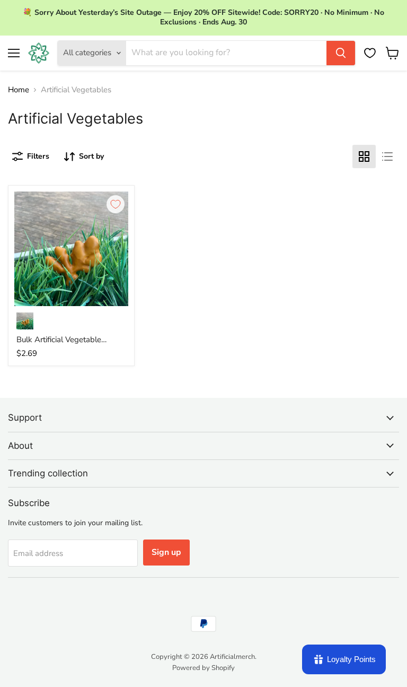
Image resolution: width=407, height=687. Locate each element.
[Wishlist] (370, 53)
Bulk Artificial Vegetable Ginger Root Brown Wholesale (71, 340)
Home (18, 89)
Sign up (166, 552)
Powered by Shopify (203, 668)
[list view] (387, 156)
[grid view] (364, 156)
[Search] (340, 53)
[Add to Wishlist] (115, 204)
